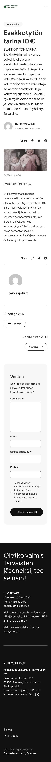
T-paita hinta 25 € (34, 337)
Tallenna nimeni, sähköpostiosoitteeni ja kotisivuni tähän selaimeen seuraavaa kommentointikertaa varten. (27, 491)
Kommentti (17, 398)
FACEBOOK (11, 735)
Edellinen (17, 323)
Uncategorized (13, 24)
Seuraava (33, 346)
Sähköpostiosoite (20, 451)
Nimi (13, 436)
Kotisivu (14, 467)
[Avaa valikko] (45, 6)
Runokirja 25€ (14, 314)
